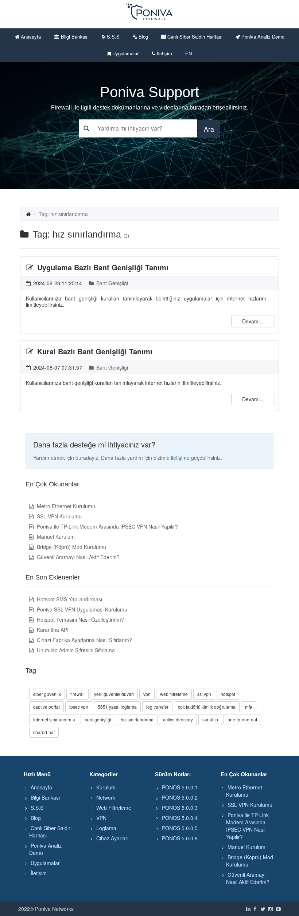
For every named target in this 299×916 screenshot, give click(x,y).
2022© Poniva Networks (46, 908)
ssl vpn (204, 694)
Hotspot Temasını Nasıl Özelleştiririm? (79, 619)
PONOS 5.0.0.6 (180, 838)
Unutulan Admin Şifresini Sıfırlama (75, 650)
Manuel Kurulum (55, 536)
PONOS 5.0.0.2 (180, 797)
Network (105, 797)
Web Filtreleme (113, 807)
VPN (101, 817)
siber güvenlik (47, 694)
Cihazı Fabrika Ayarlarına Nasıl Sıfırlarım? (83, 640)
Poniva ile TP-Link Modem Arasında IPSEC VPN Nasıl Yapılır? (106, 526)
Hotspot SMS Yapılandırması (68, 599)
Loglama (106, 828)
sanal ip (210, 719)
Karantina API (52, 629)
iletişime (180, 457)
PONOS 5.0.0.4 (180, 817)
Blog (142, 36)
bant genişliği (98, 719)
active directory (178, 719)
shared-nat (44, 732)
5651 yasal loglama (117, 707)
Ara (209, 129)
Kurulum (106, 787)
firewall (77, 694)
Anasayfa (30, 36)
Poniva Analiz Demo (262, 36)
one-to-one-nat (242, 719)
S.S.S (112, 36)
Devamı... (253, 321)
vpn (147, 694)
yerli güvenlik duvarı (114, 694)
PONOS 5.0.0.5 (180, 828)
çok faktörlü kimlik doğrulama (207, 707)
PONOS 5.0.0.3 (180, 807)
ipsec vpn (78, 707)
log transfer (157, 707)
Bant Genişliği (111, 283)
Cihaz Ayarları (112, 838)
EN (188, 53)
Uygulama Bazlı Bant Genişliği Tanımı (101, 267)
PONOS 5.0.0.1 (180, 787)
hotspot (228, 694)
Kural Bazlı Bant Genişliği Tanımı (93, 351)
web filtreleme (174, 694)
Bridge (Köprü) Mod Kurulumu (70, 546)
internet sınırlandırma (54, 719)
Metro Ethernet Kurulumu (65, 506)
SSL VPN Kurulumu (58, 516)
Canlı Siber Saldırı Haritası (194, 36)
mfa (248, 707)
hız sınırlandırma (137, 719)
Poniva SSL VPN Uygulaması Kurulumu (81, 609)
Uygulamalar (125, 53)
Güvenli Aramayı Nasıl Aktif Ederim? (77, 557)
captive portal (46, 707)
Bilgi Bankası (74, 36)
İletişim (163, 53)
